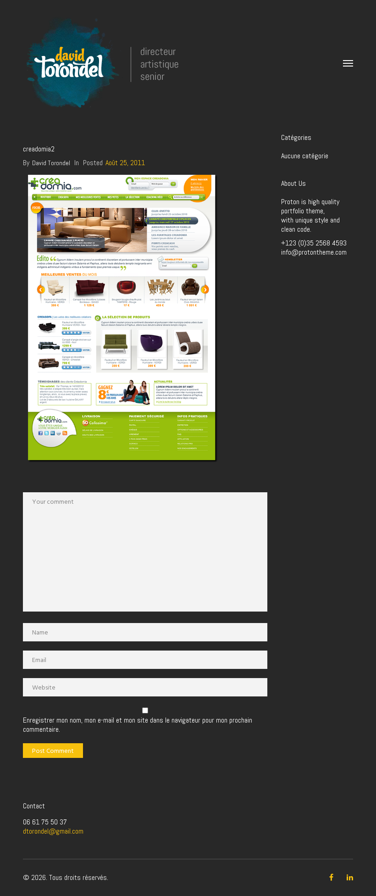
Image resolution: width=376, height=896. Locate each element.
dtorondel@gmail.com (53, 831)
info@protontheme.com (314, 252)
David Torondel (51, 163)
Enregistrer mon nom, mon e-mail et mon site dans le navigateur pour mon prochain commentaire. (137, 725)
